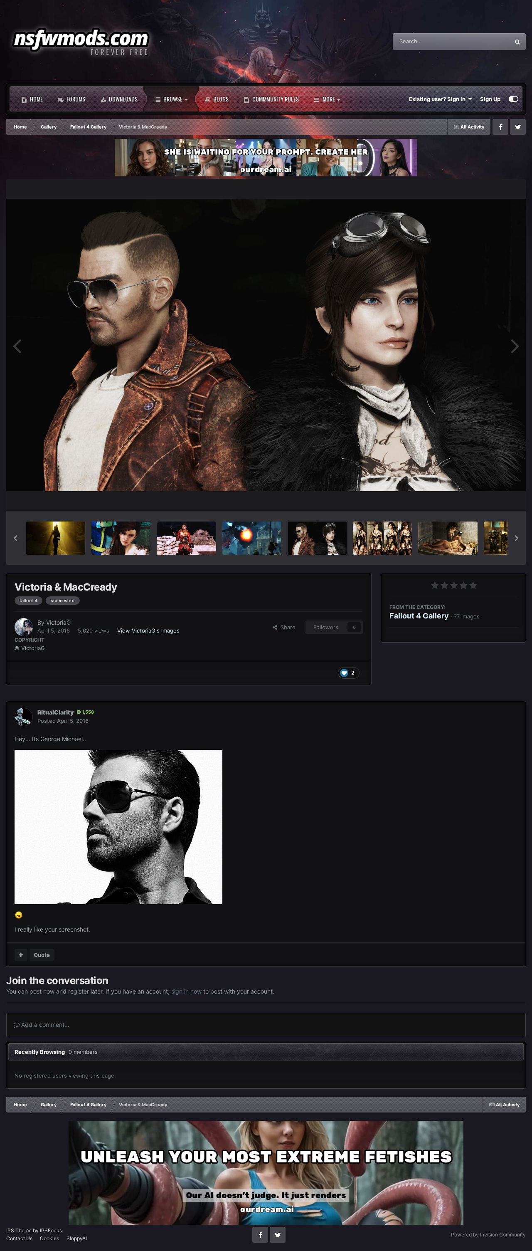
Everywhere (484, 41)
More (328, 98)
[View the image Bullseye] (251, 538)
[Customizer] (513, 99)
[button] (15, 538)
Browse (172, 98)
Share (286, 627)
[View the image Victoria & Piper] (447, 538)
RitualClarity (55, 712)
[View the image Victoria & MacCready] (317, 538)
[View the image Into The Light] (55, 538)
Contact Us (19, 1238)
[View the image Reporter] (186, 538)
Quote (42, 955)
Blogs (220, 98)
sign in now (186, 991)
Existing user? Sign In (438, 99)
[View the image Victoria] (120, 538)
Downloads (123, 98)
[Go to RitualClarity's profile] (24, 717)
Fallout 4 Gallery (419, 615)
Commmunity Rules (275, 98)
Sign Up (490, 99)
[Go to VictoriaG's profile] (24, 627)
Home (36, 98)
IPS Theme (19, 1230)
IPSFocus (51, 1230)
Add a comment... (44, 1024)
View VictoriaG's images (148, 630)
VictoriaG (58, 622)
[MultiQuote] (21, 955)
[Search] (517, 41)
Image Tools (491, 496)
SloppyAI (76, 1238)
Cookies (49, 1238)
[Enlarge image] (118, 826)
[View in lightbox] (266, 345)
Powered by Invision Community (488, 1234)
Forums (75, 98)
